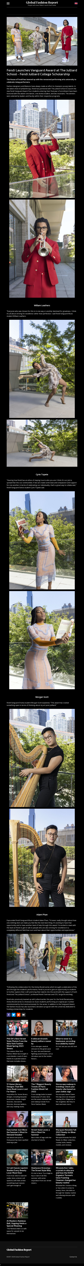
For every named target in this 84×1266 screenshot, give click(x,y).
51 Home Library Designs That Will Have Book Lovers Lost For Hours (17, 1088)
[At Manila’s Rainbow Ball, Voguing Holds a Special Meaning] (17, 1210)
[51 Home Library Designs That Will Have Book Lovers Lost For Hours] (17, 1074)
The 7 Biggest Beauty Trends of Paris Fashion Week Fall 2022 (41, 1088)
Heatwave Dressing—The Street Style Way (41, 1169)
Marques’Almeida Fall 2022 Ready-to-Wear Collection (66, 1132)
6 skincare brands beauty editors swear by (41, 1041)
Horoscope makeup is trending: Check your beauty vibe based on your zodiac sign (66, 1088)
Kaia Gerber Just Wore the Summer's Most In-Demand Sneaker (17, 1132)
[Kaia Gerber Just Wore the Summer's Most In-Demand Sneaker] (17, 1119)
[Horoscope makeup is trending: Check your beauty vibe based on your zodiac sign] (66, 1074)
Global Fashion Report (42, 2)
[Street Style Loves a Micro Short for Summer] (42, 1119)
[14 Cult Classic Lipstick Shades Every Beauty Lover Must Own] (17, 1157)
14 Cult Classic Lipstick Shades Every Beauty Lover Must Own (17, 1170)
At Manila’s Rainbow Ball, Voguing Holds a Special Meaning (16, 1223)
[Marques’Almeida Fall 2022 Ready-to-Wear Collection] (66, 1119)
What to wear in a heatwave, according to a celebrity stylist (65, 1041)
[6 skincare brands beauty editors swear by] (42, 1028)
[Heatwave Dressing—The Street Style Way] (42, 1157)
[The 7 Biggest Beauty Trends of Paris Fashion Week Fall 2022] (42, 1074)
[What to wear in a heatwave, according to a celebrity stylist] (66, 1028)
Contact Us (73, 1257)
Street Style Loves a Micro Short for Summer (40, 1132)
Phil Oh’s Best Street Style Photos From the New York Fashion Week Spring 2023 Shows (17, 1043)
